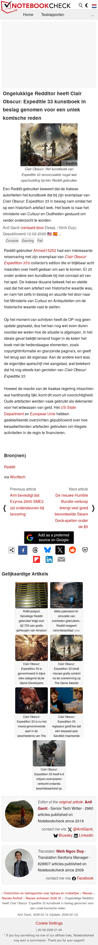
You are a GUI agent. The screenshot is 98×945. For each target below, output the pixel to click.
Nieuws (87, 893)
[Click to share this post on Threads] (35, 550)
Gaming (28, 240)
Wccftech (17, 477)
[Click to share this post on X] (59, 550)
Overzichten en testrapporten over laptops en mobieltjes (41, 893)
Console (12, 240)
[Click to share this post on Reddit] (72, 550)
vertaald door (33, 227)
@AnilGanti (82, 829)
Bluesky (65, 835)
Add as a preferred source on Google (53, 537)
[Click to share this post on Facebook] (22, 550)
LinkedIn (85, 835)
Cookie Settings (49, 923)
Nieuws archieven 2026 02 (43, 898)
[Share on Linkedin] (49, 559)
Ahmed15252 (45, 250)
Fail (40, 240)
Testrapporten (52, 14)
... (92, 14)
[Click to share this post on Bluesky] (47, 550)
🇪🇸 (55, 233)
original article (71, 802)
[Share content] (12, 550)
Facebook (84, 878)
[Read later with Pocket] (84, 550)
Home (28, 14)
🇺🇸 (49, 233)
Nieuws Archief (12, 898)
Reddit (9, 467)
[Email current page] (61, 559)
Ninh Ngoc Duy (70, 851)
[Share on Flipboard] (36, 559)
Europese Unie (42, 413)
